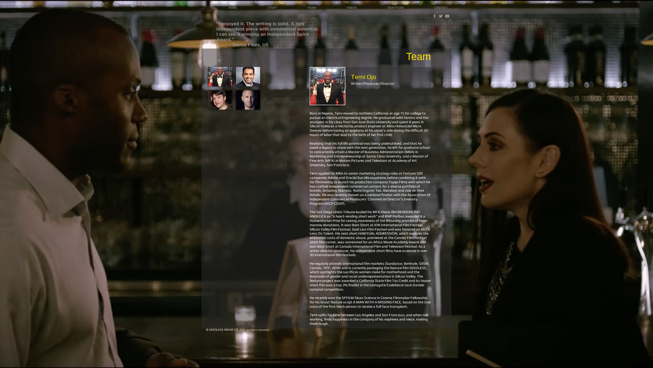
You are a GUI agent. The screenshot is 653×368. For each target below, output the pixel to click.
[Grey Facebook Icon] (434, 16)
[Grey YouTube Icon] (447, 16)
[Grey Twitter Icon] (440, 16)
